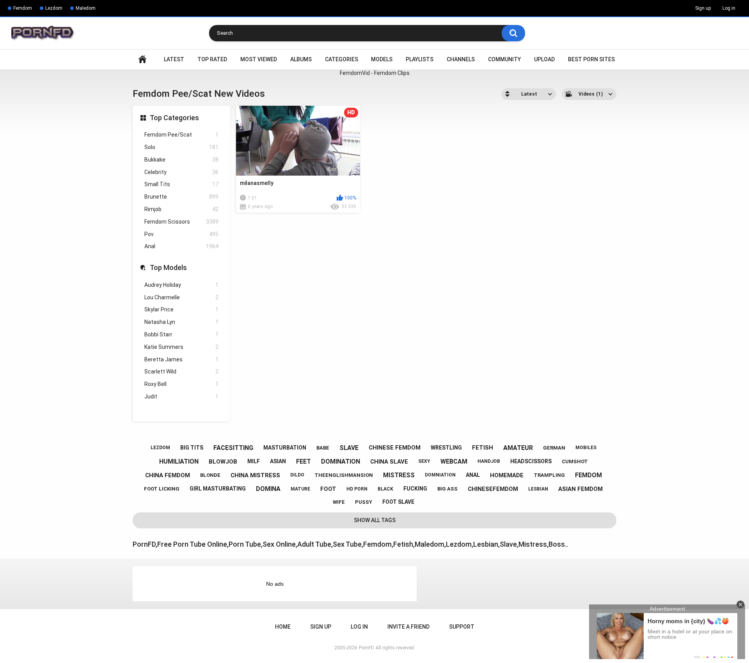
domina (268, 488)
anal (473, 475)
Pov (181, 234)
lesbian (538, 489)
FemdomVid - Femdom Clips (375, 73)
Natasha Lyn (181, 322)
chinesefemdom (493, 488)
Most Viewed (258, 59)
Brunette (181, 197)
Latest (174, 59)
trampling (549, 475)
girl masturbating (218, 488)
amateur (518, 447)
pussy (363, 502)
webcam (453, 461)
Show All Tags (375, 520)
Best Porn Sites (591, 59)
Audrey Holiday (181, 285)
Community (504, 59)
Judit (181, 396)
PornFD (366, 648)
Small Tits (181, 184)
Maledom (86, 8)
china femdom (167, 475)
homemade (507, 475)
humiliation (179, 461)
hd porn (356, 489)
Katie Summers (181, 347)
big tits (191, 447)
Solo (181, 147)
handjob (488, 461)
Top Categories (174, 118)
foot (328, 488)
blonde (210, 475)
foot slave (398, 502)
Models (381, 59)
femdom (588, 475)
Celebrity (181, 172)
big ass (447, 489)
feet (303, 461)
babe (322, 448)
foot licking (161, 489)
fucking (415, 488)
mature (300, 489)
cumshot (575, 461)
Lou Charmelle (181, 297)
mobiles (585, 447)
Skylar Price (181, 309)
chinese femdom (395, 447)
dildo (297, 475)
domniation (440, 475)
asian (278, 461)
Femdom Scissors (181, 222)
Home (142, 59)
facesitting (233, 447)
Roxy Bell (181, 384)
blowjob (223, 461)
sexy (424, 461)
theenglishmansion (343, 475)
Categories (341, 59)
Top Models (168, 267)
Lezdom (53, 8)
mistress (399, 475)
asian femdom (580, 488)
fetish (482, 447)
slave (349, 447)
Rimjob (181, 209)
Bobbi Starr (181, 334)
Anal (181, 246)
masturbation (284, 447)
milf (253, 461)
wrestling (446, 447)
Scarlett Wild (181, 371)
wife (339, 502)
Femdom (22, 8)
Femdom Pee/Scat (181, 135)
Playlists (419, 59)
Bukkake (181, 159)
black (385, 489)
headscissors (531, 461)
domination (340, 461)
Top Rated (212, 59)
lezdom (160, 447)
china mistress (255, 475)
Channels (461, 59)
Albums (301, 59)
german (554, 448)
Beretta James (181, 359)
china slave (389, 461)
